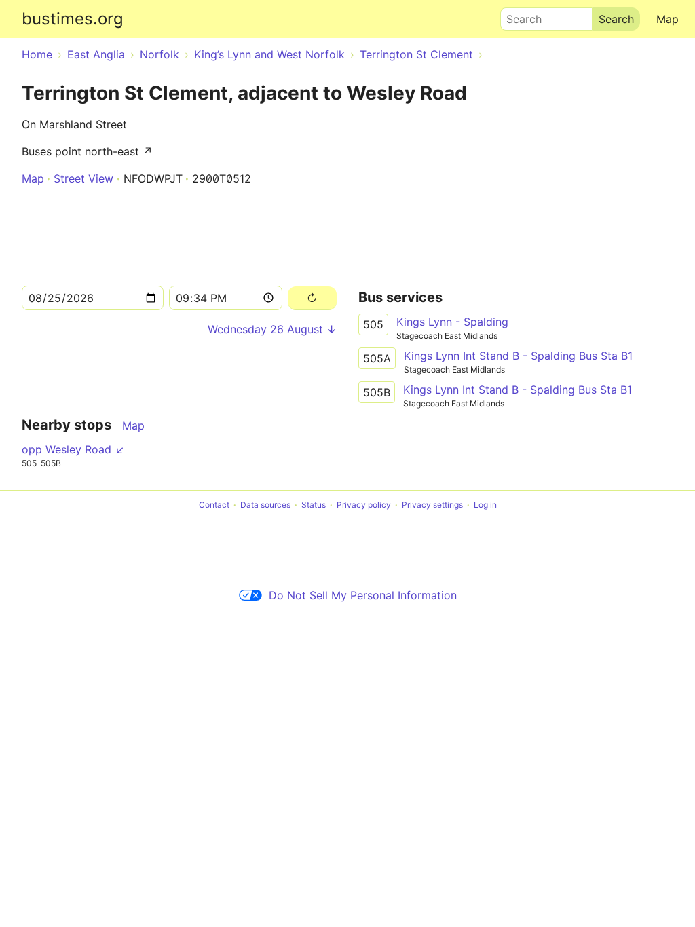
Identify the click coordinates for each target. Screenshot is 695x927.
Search (518, 15)
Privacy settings (432, 504)
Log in (485, 504)
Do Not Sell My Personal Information (363, 595)
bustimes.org (73, 19)
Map (667, 19)
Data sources (265, 504)
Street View (83, 178)
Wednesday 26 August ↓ (272, 329)
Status (313, 504)
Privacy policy (364, 504)
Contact (214, 504)
